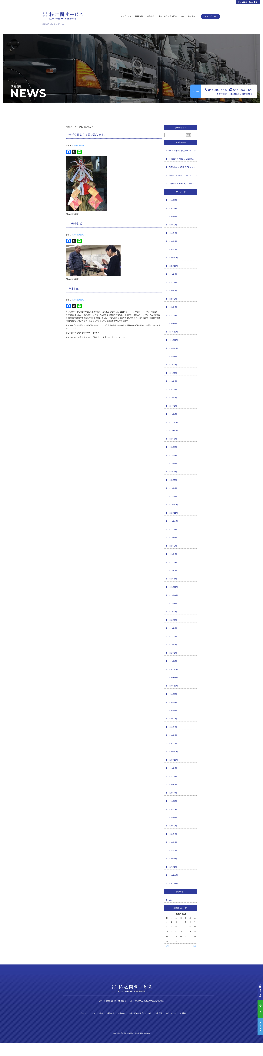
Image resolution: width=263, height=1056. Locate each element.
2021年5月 (172, 636)
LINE (260, 1009)
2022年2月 (172, 570)
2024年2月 (172, 406)
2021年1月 (172, 661)
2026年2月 (172, 249)
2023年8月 (172, 447)
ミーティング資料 (96, 1013)
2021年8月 (172, 611)
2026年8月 (172, 200)
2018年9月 (172, 809)
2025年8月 (172, 282)
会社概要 (192, 16)
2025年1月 (172, 323)
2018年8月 (172, 817)
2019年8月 (172, 776)
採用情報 (139, 16)
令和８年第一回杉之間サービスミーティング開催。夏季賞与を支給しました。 (182, 150)
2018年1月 (172, 858)
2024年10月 (173, 348)
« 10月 (167, 946)
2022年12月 (173, 504)
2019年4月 (172, 792)
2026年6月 (172, 216)
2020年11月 (173, 677)
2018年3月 (172, 842)
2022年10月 (173, 521)
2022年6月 (172, 537)
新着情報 (183, 1013)
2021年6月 (172, 628)
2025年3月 (172, 315)
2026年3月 (172, 241)
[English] (256, 2)
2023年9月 (172, 438)
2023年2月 (172, 488)
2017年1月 (172, 867)
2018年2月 (172, 850)
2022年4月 (172, 554)
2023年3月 (172, 480)
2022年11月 (173, 513)
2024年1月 (172, 414)
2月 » (195, 946)
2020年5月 (172, 718)
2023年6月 (172, 463)
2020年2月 (172, 743)
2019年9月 (172, 768)
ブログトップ (181, 127)
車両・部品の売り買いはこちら (171, 16)
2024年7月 (172, 373)
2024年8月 (172, 364)
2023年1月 (172, 496)
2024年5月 (172, 381)
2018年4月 (172, 834)
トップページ (126, 16)
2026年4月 (172, 233)
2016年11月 (173, 883)
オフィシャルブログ (260, 1026)
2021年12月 (173, 587)
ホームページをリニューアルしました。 (182, 175)
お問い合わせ (210, 16)
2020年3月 (172, 735)
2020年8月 (172, 694)
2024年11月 (173, 340)
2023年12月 (173, 422)
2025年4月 (172, 307)
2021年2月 (172, 652)
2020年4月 (172, 727)
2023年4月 (172, 471)
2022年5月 (172, 545)
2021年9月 (172, 603)
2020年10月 (173, 685)
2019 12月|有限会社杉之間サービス (53, 24)
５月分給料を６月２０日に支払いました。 (182, 167)
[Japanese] (250, 2)
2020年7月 (172, 702)
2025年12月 (173, 257)
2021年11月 (173, 595)
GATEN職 (260, 991)
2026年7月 (172, 208)
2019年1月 (172, 801)
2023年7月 (172, 455)
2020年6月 (172, 710)
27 (190, 936)
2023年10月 (173, 430)
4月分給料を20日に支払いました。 (182, 183)
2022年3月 (172, 562)
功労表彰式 (75, 224)
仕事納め (73, 289)
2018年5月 (172, 825)
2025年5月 (172, 298)
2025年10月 (173, 266)
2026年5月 (172, 224)
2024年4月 (172, 389)
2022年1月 (172, 578)
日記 (170, 899)
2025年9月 (172, 274)
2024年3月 (172, 397)
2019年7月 (172, 784)
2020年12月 (173, 669)
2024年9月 (172, 356)
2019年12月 (173, 751)
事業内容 (150, 16)
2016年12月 (173, 875)
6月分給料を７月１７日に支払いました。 (182, 159)
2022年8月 (172, 529)
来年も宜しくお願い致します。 (87, 134)
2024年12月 (173, 331)
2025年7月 (172, 290)
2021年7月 (172, 620)
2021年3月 (172, 644)
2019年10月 (173, 760)
